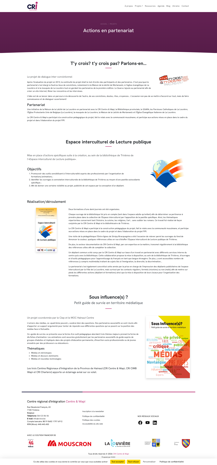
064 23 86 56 (43, 416)
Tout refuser (133, 461)
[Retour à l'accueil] (32, 6)
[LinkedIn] (155, 423)
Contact (185, 6)
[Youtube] (148, 423)
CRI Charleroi (43, 372)
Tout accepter (118, 461)
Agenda (161, 6)
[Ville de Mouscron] (69, 444)
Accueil (103, 24)
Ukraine (176, 6)
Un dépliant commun (78, 252)
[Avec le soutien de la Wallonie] (31, 444)
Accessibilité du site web (92, 424)
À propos (129, 6)
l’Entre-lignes (102, 236)
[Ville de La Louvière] (117, 444)
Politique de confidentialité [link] (172, 461)
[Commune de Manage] (152, 444)
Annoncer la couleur (78, 239)
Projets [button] (138, 6)
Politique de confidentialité (93, 416)
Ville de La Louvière (95, 269)
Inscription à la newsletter (93, 411)
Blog (168, 6)
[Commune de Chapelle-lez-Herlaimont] (182, 443)
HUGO (113, 457)
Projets (113, 24)
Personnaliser (149, 461)
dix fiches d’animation (37, 337)
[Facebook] (141, 423)
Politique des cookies (91, 420)
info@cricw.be (39, 418)
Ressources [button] (150, 6)
